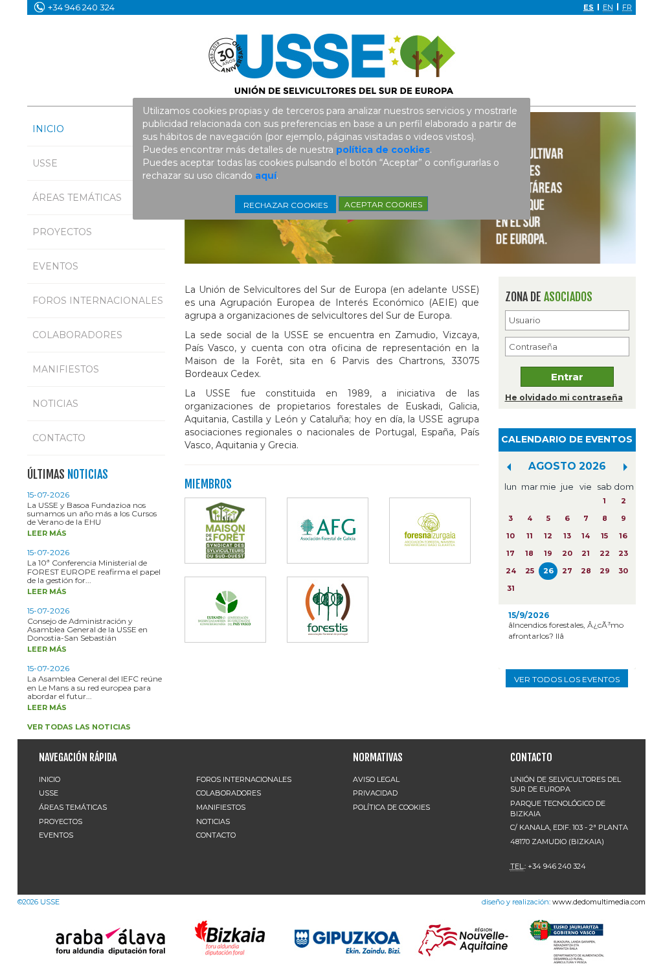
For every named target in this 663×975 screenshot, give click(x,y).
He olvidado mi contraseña (564, 397)
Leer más (47, 533)
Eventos (55, 266)
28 (586, 570)
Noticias (55, 403)
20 (567, 553)
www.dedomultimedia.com (599, 901)
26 (548, 570)
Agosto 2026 (567, 466)
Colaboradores (77, 335)
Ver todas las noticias (79, 726)
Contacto (58, 438)
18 (529, 553)
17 (510, 553)
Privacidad (375, 792)
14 (585, 535)
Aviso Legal (376, 779)
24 (511, 570)
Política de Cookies (391, 807)
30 (623, 570)
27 (567, 570)
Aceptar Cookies (383, 204)
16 (623, 535)
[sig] (625, 467)
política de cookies (383, 149)
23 (623, 553)
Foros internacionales (97, 300)
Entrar (567, 377)
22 (605, 553)
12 (548, 535)
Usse (45, 163)
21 (585, 553)
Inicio (48, 129)
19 (548, 553)
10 (510, 535)
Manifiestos (65, 369)
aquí (265, 175)
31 (511, 588)
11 (529, 535)
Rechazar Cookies (285, 205)
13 (567, 535)
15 (604, 535)
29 (605, 570)
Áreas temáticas (77, 197)
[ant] (508, 467)
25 (529, 570)
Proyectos (62, 232)
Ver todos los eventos (567, 679)
